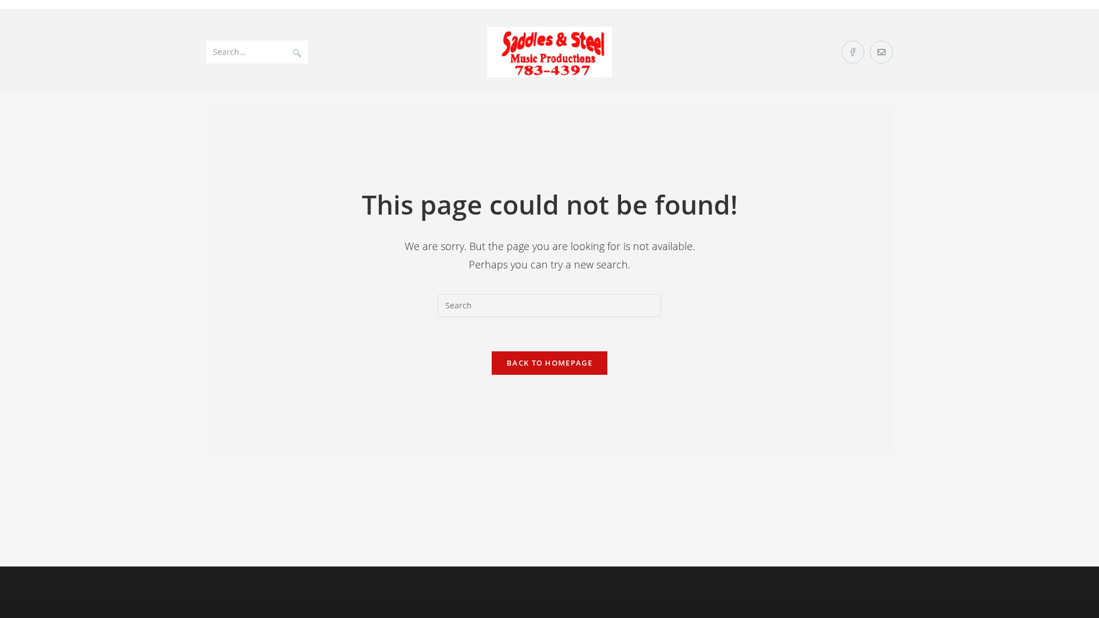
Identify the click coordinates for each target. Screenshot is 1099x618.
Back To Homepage (549, 363)
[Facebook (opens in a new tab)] (852, 52)
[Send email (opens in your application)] (881, 52)
